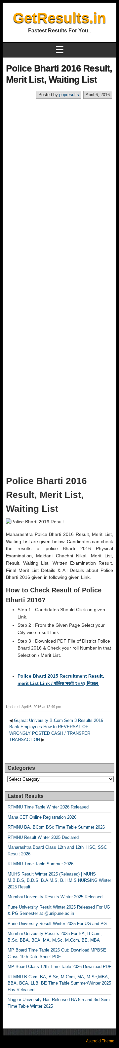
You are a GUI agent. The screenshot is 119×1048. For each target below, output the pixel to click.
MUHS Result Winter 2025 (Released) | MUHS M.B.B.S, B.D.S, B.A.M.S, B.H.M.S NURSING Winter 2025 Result (59, 880)
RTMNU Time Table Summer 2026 (40, 863)
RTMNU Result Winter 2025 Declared (43, 837)
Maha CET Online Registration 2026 (42, 817)
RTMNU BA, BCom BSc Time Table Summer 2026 (56, 827)
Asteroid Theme (100, 1041)
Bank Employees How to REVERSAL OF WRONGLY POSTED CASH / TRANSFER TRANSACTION (49, 733)
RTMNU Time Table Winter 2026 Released (48, 807)
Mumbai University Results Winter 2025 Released (55, 896)
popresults (69, 94)
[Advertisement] (59, 161)
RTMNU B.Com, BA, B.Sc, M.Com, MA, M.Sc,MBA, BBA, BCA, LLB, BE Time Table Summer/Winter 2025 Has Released (59, 983)
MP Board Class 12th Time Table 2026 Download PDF (59, 966)
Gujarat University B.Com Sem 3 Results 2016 (58, 720)
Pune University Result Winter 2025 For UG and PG (57, 923)
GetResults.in (59, 18)
